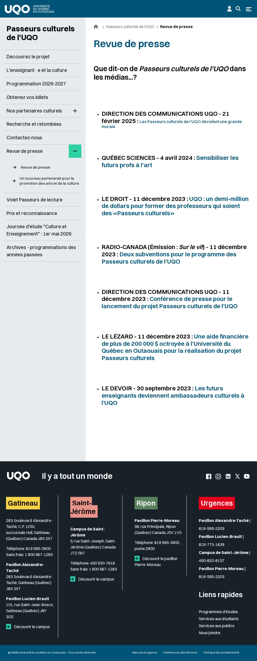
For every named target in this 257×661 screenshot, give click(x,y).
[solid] (9, 626)
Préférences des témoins (180, 652)
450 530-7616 (102, 563)
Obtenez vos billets (27, 97)
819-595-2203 (211, 528)
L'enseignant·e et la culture (37, 70)
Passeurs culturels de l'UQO (41, 33)
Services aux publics (216, 625)
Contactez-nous (24, 138)
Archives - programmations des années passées (41, 251)
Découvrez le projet (28, 57)
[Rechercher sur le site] (238, 8)
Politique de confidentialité (221, 652)
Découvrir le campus (31, 626)
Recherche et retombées (34, 124)
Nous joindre (209, 632)
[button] (75, 111)
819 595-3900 (38, 548)
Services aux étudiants (219, 618)
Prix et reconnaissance (32, 213)
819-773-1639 (211, 544)
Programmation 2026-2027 (36, 84)
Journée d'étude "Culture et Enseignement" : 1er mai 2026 (39, 230)
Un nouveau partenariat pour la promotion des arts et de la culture (49, 181)
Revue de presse (35, 167)
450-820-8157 (211, 560)
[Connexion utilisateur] (229, 9)
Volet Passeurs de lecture (34, 200)
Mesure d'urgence (144, 652)
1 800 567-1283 (39, 554)
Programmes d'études (218, 611)
